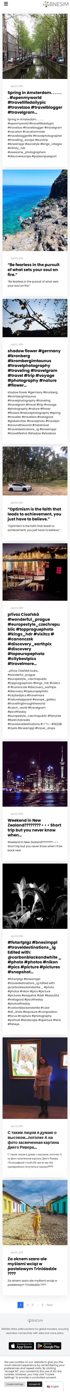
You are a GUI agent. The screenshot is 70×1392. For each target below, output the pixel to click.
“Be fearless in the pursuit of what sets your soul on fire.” (33, 269)
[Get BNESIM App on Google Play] (48, 1346)
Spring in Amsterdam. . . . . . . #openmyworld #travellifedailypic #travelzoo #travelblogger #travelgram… (35, 102)
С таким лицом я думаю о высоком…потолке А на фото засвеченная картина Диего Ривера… (33, 1140)
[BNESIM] (35, 1321)
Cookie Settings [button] (14, 1384)
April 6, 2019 (16, 86)
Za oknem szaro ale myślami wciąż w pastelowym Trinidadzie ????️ (32, 1266)
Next (50, 1305)
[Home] (55, 4)
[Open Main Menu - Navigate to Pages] (6, 3)
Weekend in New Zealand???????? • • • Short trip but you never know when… (34, 828)
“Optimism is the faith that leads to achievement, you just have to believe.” (34, 514)
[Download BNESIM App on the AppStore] (21, 1346)
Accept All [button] (34, 1384)
